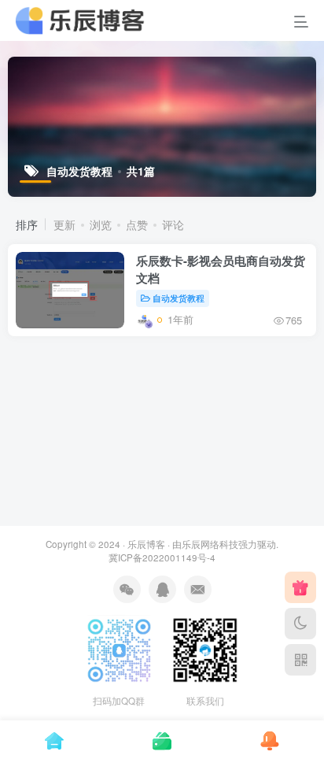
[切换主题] (300, 623)
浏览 (101, 224)
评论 (173, 224)
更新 (64, 224)
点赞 (137, 224)
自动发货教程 (178, 297)
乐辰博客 (146, 544)
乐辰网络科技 (210, 544)
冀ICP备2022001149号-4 (162, 557)
